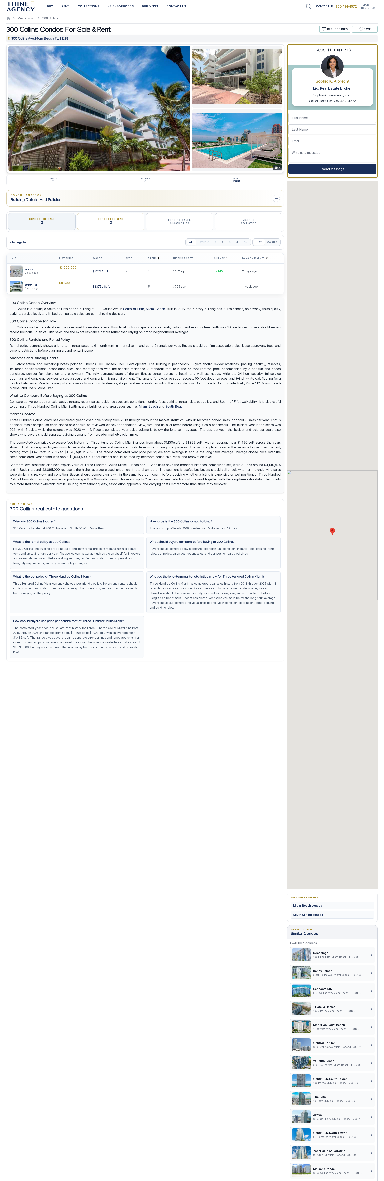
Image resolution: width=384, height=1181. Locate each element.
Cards (272, 242)
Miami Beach (26, 18)
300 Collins (50, 18)
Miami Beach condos (307, 905)
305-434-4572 (346, 6)
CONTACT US (176, 6)
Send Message (332, 169)
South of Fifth (133, 309)
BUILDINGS (150, 6)
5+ (245, 242)
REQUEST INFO (337, 29)
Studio (205, 242)
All (191, 242)
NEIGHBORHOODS (121, 6)
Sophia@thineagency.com (332, 95)
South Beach (174, 406)
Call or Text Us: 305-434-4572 (332, 101)
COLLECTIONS (88, 6)
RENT (65, 6)
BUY (50, 6)
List (259, 242)
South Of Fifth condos (308, 914)
